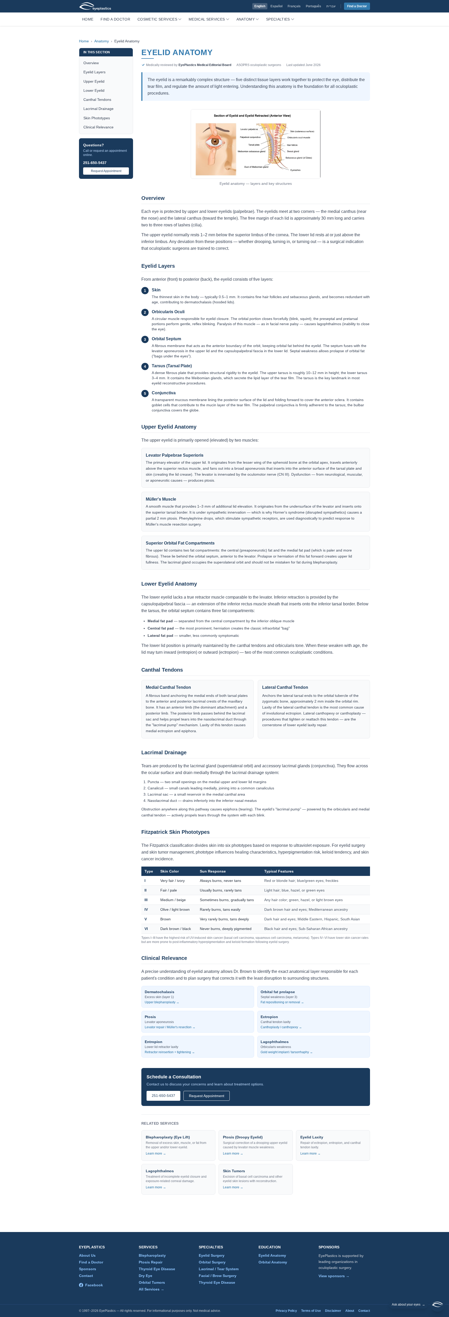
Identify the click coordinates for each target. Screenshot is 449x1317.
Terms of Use (311, 1311)
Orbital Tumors (152, 1282)
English (259, 6)
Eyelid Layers (94, 72)
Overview (91, 63)
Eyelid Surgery (211, 1255)
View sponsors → (334, 1276)
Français (294, 6)
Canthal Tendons (97, 99)
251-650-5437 (95, 163)
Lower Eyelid (93, 90)
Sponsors (87, 1269)
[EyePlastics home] (95, 6)
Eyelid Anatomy (272, 1255)
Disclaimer (333, 1311)
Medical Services (207, 19)
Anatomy (245, 19)
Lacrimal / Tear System (219, 1269)
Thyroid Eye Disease (157, 1269)
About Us (87, 1255)
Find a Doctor (357, 6)
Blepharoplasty (152, 1255)
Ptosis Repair (150, 1262)
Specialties (278, 19)
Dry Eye (145, 1276)
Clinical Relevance (98, 127)
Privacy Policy (286, 1311)
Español (276, 6)
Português (313, 6)
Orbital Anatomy (273, 1262)
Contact (86, 1276)
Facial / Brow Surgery (217, 1276)
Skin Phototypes (96, 118)
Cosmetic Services (157, 19)
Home (87, 19)
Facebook (94, 1285)
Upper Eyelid (93, 81)
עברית (330, 6)
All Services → (151, 1289)
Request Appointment (106, 171)
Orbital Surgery (212, 1262)
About (349, 1311)
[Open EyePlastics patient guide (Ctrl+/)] (437, 1304)
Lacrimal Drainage (98, 109)
